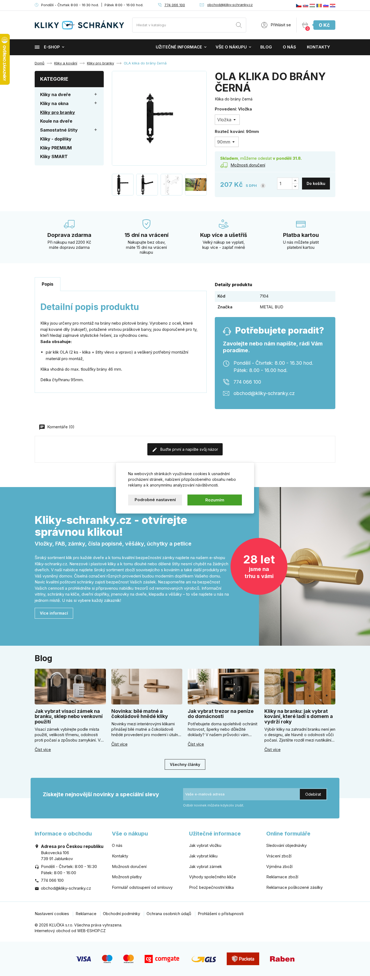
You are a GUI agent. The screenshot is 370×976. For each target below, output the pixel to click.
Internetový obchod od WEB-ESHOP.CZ (70, 930)
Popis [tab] (47, 284)
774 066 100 (174, 5)
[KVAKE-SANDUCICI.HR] (332, 5)
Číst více (43, 749)
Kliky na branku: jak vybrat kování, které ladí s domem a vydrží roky (298, 716)
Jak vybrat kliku (203, 856)
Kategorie (54, 79)
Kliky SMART (54, 156)
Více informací (54, 613)
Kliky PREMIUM (56, 148)
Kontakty (318, 47)
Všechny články (185, 764)
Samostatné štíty (59, 130)
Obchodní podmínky (121, 913)
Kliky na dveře (55, 94)
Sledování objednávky (286, 845)
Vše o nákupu (231, 47)
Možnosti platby (127, 876)
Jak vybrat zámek (205, 866)
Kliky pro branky (57, 112)
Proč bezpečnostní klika (211, 887)
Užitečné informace (179, 47)
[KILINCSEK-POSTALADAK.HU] (312, 5)
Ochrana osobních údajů (169, 913)
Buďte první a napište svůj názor (188, 449)
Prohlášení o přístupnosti (221, 913)
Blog (266, 47)
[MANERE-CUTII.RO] (319, 5)
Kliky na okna (54, 103)
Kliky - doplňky (56, 139)
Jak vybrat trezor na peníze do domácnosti (221, 713)
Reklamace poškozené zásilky (294, 887)
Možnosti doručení (129, 866)
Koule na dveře (56, 121)
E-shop (52, 47)
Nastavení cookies (52, 913)
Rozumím (214, 499)
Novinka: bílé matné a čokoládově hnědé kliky (139, 713)
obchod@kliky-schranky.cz (230, 4)
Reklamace (86, 913)
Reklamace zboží (282, 876)
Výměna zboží (279, 866)
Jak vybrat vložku (205, 845)
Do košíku (316, 183)
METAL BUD (271, 306)
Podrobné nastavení (155, 499)
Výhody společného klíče (212, 876)
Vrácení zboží (278, 856)
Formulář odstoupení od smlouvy (142, 887)
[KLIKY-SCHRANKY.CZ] (298, 5)
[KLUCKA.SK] (305, 5)
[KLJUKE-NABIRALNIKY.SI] (326, 5)
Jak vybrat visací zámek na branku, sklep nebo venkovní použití (69, 716)
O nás (289, 47)
